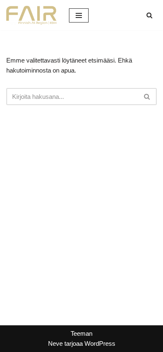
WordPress (99, 343)
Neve (55, 343)
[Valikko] (79, 15)
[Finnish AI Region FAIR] (31, 15)
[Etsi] (149, 15)
